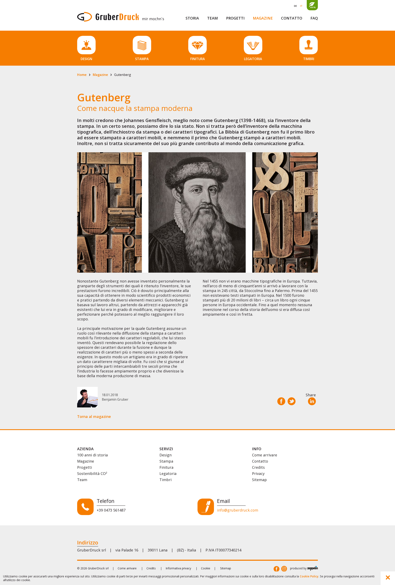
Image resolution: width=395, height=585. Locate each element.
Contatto (291, 18)
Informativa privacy (178, 568)
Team (212, 18)
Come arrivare (264, 454)
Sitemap (259, 479)
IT (301, 5)
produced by (298, 568)
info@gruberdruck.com (237, 510)
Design (165, 454)
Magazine (263, 18)
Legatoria (168, 473)
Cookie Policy (309, 576)
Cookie (205, 568)
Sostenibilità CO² (92, 473)
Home (82, 75)
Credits (258, 467)
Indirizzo (87, 542)
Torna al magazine (94, 416)
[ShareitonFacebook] (276, 569)
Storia (192, 18)
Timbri (165, 479)
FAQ (314, 18)
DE (295, 5)
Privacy (258, 473)
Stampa (166, 461)
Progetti (235, 18)
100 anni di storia (92, 454)
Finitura (166, 467)
